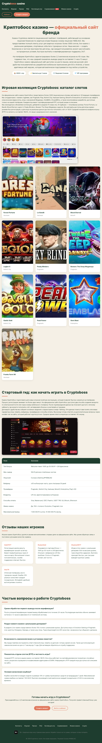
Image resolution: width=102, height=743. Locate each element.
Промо (21, 9)
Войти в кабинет (60, 708)
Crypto (76, 9)
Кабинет (7, 14)
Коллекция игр (36, 9)
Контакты (5, 9)
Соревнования (51, 9)
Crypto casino (13, 3)
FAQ (27, 9)
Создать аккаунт (22, 14)
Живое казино (66, 9)
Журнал (14, 9)
